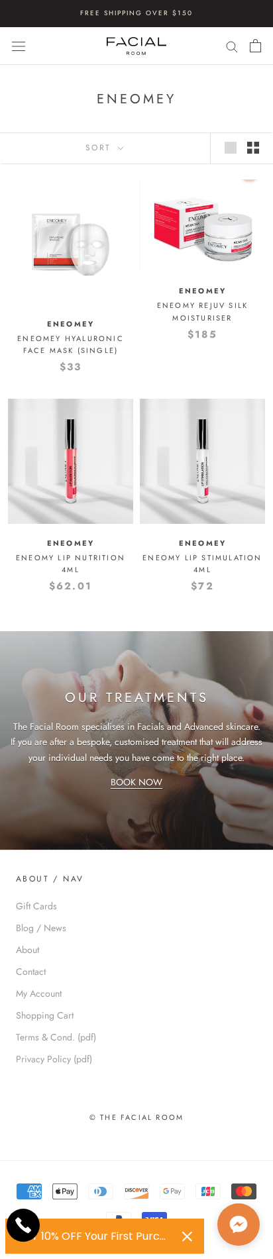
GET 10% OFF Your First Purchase (94, 1236)
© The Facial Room (136, 1117)
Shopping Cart (45, 1015)
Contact (31, 971)
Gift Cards (36, 906)
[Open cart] (255, 45)
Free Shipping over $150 (136, 13)
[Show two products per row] (253, 148)
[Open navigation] (18, 45)
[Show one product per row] (231, 148)
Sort (100, 148)
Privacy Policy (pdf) (54, 1059)
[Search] (232, 46)
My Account (39, 993)
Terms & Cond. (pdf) (56, 1037)
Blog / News (41, 927)
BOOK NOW (136, 782)
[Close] (187, 1236)
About (27, 949)
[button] (238, 1224)
